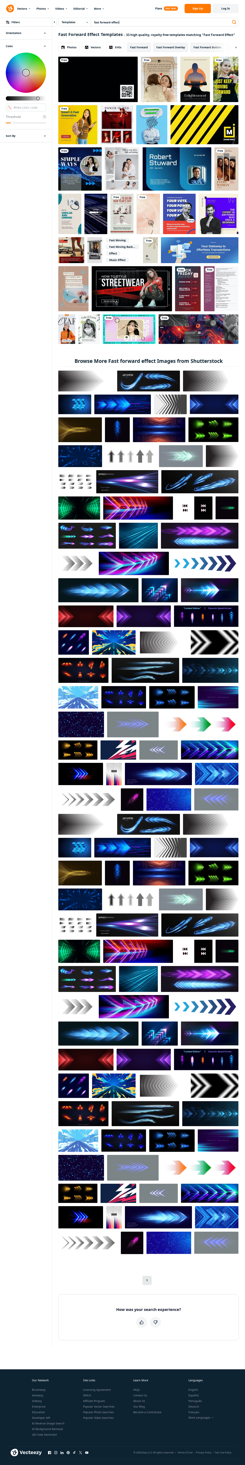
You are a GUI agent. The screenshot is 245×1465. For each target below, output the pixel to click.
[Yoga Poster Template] (195, 79)
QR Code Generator (44, 1434)
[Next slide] (232, 47)
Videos (59, 8)
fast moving (117, 240)
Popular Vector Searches (99, 1406)
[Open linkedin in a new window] (62, 1452)
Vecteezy (37, 1395)
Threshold (13, 117)
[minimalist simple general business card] (150, 250)
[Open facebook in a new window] (49, 1452)
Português (195, 1401)
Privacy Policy (203, 1452)
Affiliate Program (94, 1401)
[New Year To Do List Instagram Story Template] (121, 214)
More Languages (199, 1417)
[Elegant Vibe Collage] (117, 124)
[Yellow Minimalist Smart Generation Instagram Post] (77, 124)
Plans (158, 8)
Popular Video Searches (98, 1418)
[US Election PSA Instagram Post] (179, 214)
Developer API (41, 1418)
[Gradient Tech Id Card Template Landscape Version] (177, 169)
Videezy (37, 1401)
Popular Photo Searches (98, 1412)
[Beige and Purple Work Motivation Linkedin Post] (218, 214)
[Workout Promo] (225, 79)
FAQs (136, 1390)
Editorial (79, 8)
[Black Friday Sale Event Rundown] (188, 288)
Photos (41, 8)
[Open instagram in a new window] (55, 1452)
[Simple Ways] (80, 169)
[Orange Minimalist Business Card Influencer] (66, 329)
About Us (139, 1401)
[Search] (234, 22)
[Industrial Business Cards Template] (204, 124)
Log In (225, 8)
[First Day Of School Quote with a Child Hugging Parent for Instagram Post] (159, 79)
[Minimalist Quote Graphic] (73, 288)
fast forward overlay (170, 47)
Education (38, 1412)
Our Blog (139, 1406)
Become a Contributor (147, 1412)
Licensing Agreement (97, 1390)
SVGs (118, 47)
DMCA (87, 1395)
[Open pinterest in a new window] (68, 1452)
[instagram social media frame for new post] (94, 250)
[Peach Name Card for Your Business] (148, 214)
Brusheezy (39, 1390)
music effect (117, 260)
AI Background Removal (47, 1429)
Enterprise (39, 1406)
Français (193, 1412)
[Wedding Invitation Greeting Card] (89, 329)
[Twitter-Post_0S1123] (129, 329)
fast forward (139, 47)
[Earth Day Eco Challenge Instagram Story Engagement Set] (69, 214)
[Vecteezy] (10, 8)
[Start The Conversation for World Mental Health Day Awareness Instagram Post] (151, 124)
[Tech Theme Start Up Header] (198, 329)
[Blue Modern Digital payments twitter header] (199, 250)
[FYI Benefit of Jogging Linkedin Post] (71, 250)
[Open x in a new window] (80, 1452)
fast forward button (207, 47)
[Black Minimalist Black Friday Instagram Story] (95, 214)
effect (113, 253)
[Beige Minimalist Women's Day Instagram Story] (226, 169)
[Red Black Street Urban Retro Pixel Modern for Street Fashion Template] (132, 288)
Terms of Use (185, 1452)
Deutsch (193, 1406)
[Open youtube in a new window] (86, 1452)
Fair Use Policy (223, 1452)
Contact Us (140, 1395)
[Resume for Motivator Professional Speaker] (221, 288)
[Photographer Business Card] (98, 79)
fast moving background (124, 247)
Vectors (22, 8)
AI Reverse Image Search (48, 1423)
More (97, 8)
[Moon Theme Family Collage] (122, 169)
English (193, 1390)
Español (193, 1395)
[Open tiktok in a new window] (74, 1452)
